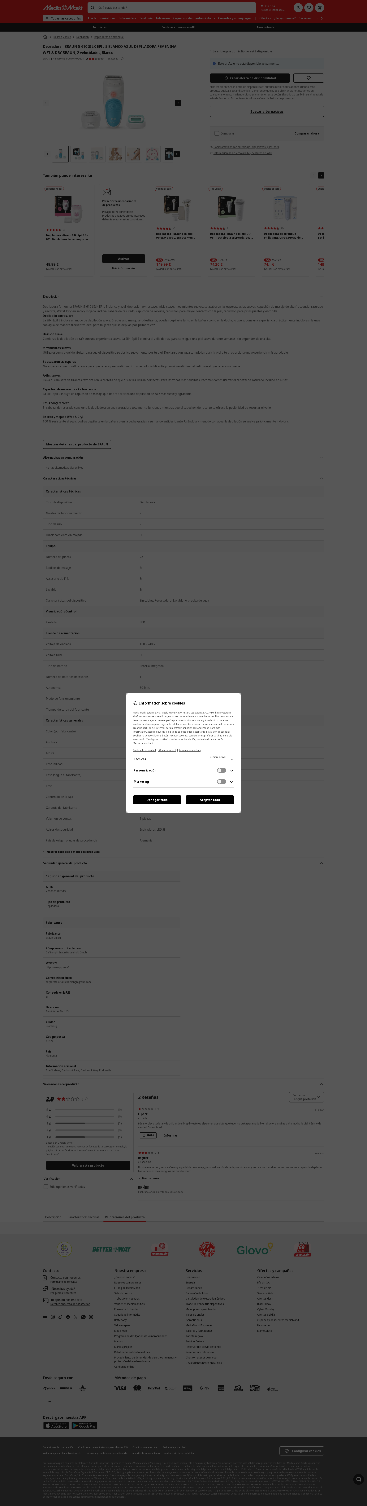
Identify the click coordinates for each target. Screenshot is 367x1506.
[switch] (221, 770)
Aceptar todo (210, 800)
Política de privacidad (144, 750)
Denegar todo (157, 800)
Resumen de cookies (190, 750)
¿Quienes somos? (167, 750)
